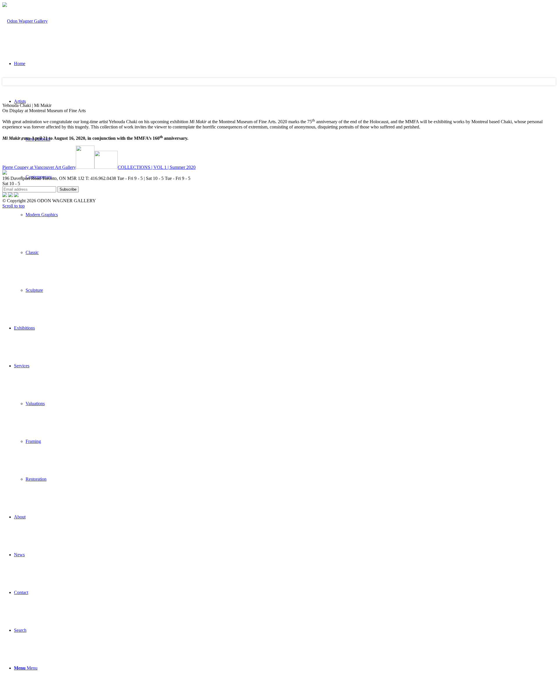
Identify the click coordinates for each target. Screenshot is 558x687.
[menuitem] (291, 215)
